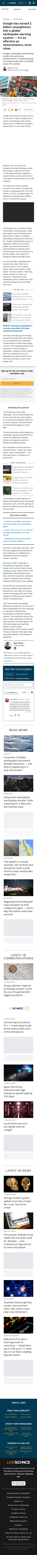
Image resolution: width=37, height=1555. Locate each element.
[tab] (11, 692)
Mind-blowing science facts (26, 1451)
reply (11, 716)
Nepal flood (17, 9)
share (23, 716)
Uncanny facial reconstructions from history (26, 1434)
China (19, 267)
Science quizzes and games (11, 1447)
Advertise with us (18, 1517)
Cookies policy (18, 1513)
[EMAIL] (15, 648)
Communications (18, 19)
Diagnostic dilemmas (11, 1417)
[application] (18, 211)
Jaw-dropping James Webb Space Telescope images (11, 1429)
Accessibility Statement (18, 1493)
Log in (18, 674)
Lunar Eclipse (32, 9)
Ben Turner (14, 68)
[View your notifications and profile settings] (32, 692)
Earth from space (26, 1414)
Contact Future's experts (18, 1497)
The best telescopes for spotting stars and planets (11, 1452)
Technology (6, 19)
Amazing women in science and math (26, 1428)
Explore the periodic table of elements (11, 1434)
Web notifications (18, 1521)
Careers (18, 1525)
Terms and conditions (18, 1505)
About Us (18, 1501)
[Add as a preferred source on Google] (18, 1483)
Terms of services (24, 389)
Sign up (24, 674)
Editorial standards (18, 1529)
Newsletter (30, 109)
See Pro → (22, 3)
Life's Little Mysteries (11, 1414)
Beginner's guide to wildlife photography (26, 1447)
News (27, 70)
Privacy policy (18, 1509)
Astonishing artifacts (26, 1417)
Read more (29, 712)
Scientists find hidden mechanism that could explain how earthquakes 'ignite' (17, 524)
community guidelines (22, 678)
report (29, 716)
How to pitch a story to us (18, 1533)
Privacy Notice (26, 391)
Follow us (19, 109)
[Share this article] (5, 110)
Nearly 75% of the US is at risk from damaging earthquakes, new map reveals (18, 532)
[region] (18, 692)
